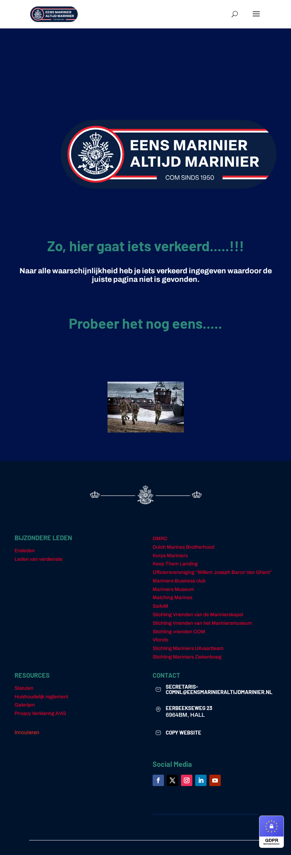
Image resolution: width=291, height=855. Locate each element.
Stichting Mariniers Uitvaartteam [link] (188, 648)
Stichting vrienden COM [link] (179, 631)
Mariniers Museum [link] (173, 589)
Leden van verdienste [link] (38, 559)
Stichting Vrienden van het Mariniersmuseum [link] (202, 623)
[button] (256, 18)
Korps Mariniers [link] (170, 555)
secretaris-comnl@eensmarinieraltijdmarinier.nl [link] (219, 689)
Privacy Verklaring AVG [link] (40, 713)
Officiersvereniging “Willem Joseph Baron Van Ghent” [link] (212, 572)
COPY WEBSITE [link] (183, 732)
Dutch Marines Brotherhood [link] (183, 547)
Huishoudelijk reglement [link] (41, 696)
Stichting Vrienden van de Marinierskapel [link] (198, 614)
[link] (54, 14)
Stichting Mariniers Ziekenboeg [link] (187, 657)
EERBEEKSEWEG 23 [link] (189, 708)
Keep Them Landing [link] (175, 563)
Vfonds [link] (160, 639)
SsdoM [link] (160, 606)
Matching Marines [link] (172, 597)
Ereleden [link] (25, 550)
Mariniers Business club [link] (179, 581)
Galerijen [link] (25, 705)
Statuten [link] (24, 688)
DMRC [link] (160, 538)
